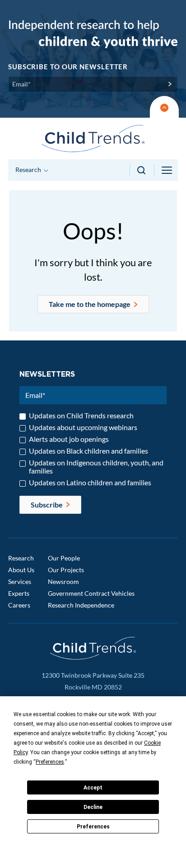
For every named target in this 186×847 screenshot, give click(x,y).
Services (19, 581)
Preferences (93, 826)
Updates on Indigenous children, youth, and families (96, 467)
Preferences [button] (50, 762)
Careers (19, 605)
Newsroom (63, 581)
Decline (93, 807)
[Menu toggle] (167, 170)
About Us (21, 570)
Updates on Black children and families (88, 451)
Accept (93, 788)
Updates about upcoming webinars (83, 427)
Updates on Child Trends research (81, 416)
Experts (18, 593)
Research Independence (81, 605)
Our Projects (66, 570)
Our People (64, 558)
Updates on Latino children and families (90, 483)
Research (21, 558)
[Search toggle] (142, 170)
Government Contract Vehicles (91, 593)
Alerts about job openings (69, 439)
